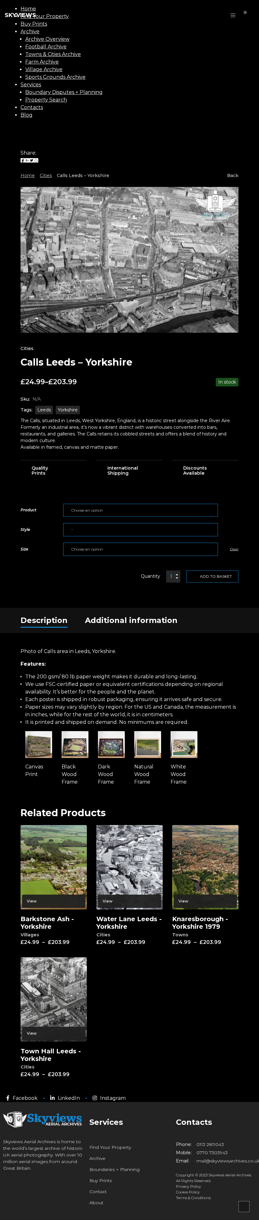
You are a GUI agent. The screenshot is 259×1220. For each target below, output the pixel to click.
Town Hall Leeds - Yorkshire (51, 1055)
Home (28, 175)
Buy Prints (100, 1180)
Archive (97, 1158)
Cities (46, 175)
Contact (98, 1191)
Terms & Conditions (193, 1197)
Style (25, 529)
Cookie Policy (188, 1192)
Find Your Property (110, 1147)
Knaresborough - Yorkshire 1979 (200, 922)
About (96, 1202)
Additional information (131, 620)
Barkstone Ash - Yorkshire (47, 922)
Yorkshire (68, 410)
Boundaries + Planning (114, 1169)
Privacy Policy (188, 1186)
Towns (180, 935)
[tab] (44, 620)
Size (24, 549)
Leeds (44, 410)
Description (44, 620)
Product (28, 510)
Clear (234, 549)
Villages (30, 935)
